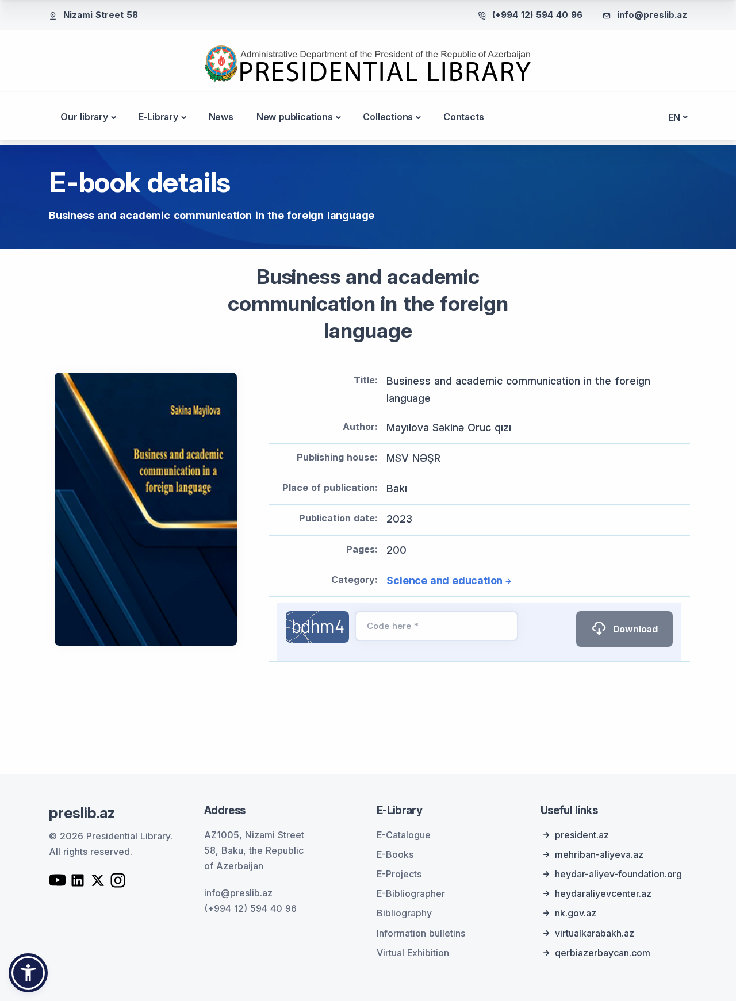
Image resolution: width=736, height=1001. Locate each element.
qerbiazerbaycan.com (602, 952)
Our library (84, 116)
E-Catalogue (404, 835)
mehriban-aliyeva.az (599, 854)
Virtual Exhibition (413, 952)
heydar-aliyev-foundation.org (618, 874)
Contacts (463, 116)
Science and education (444, 580)
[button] (28, 973)
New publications (294, 116)
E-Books (395, 854)
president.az (582, 835)
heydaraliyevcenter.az (603, 893)
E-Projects (399, 874)
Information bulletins (421, 933)
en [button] (675, 117)
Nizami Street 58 (100, 14)
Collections (388, 116)
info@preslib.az (652, 14)
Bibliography (404, 913)
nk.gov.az (575, 913)
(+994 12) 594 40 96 (537, 14)
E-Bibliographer (411, 893)
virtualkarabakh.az (594, 933)
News (221, 116)
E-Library (158, 116)
